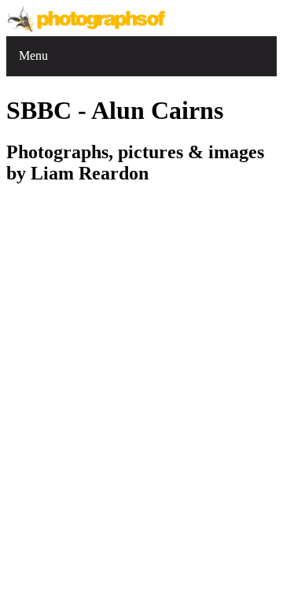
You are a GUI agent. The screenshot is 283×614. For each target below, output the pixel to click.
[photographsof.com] (88, 28)
